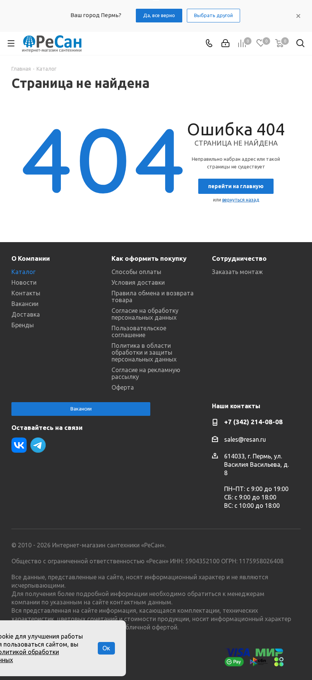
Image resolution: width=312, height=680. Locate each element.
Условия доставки (138, 282)
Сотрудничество (239, 258)
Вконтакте (19, 445)
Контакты (25, 293)
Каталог (23, 271)
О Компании (30, 258)
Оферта (122, 387)
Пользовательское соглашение (138, 331)
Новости (24, 282)
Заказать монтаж (237, 271)
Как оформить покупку (148, 258)
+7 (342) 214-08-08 (253, 421)
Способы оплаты (136, 271)
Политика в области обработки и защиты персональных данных (144, 352)
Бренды (22, 325)
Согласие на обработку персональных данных (144, 314)
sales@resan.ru (245, 439)
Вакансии (24, 303)
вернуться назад (240, 199)
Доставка (25, 314)
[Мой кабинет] (225, 43)
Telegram (38, 445)
